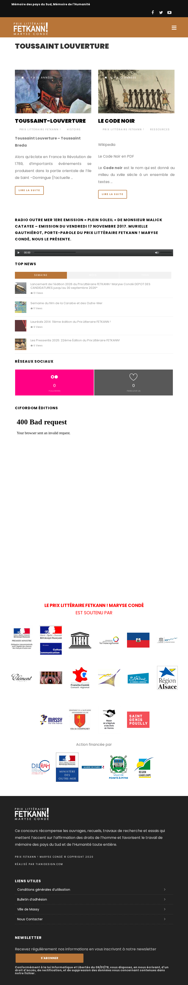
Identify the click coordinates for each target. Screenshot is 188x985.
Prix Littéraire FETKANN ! (40, 129)
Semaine (40, 275)
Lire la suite (29, 190)
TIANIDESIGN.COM (49, 864)
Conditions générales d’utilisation (43, 889)
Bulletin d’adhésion (32, 899)
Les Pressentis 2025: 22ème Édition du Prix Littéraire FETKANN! (75, 340)
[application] (94, 251)
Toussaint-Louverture (50, 121)
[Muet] (157, 253)
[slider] (166, 253)
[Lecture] (18, 253)
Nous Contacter (30, 919)
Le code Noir (116, 121)
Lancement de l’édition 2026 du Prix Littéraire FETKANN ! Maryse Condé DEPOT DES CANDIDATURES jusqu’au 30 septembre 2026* (90, 286)
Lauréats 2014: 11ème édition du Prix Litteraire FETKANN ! (70, 322)
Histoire (74, 129)
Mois (93, 275)
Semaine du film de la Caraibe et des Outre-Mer (66, 303)
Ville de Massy (28, 909)
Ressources (160, 129)
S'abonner (49, 958)
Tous (145, 275)
